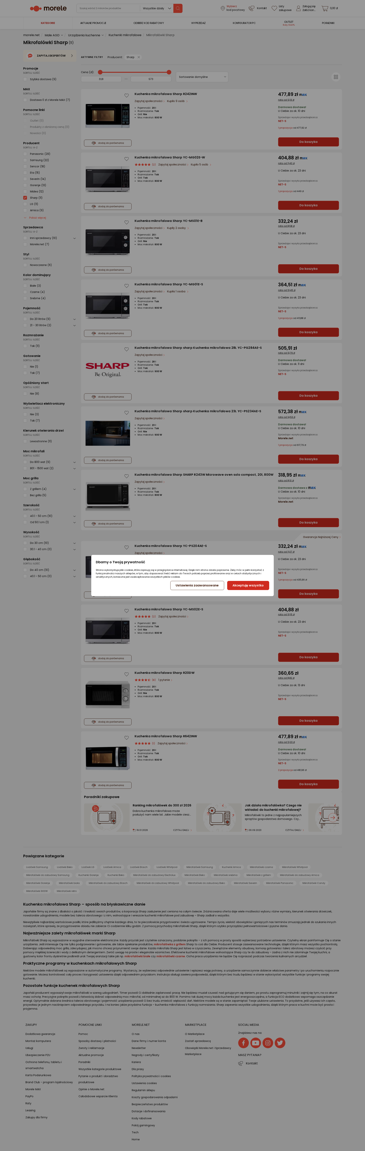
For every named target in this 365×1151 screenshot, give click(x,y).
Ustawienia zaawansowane (197, 585)
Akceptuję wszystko (248, 585)
